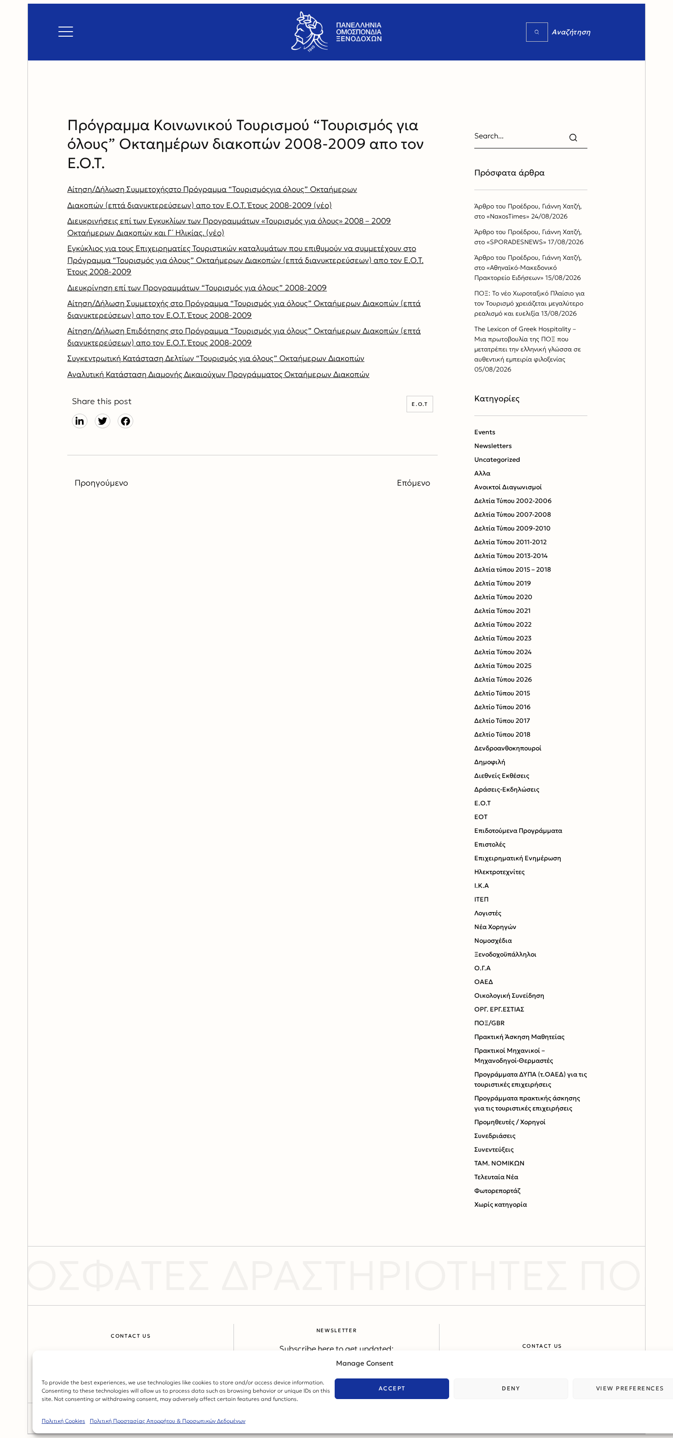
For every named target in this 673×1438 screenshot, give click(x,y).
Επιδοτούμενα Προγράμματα (518, 830)
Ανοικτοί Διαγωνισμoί (508, 487)
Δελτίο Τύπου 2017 (502, 720)
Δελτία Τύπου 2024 (503, 652)
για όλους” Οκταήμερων (313, 189)
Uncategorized (497, 459)
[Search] (537, 32)
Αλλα (482, 473)
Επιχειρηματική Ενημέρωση (517, 858)
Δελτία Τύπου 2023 (503, 638)
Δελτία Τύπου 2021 (502, 611)
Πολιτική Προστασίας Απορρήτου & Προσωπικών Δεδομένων (167, 1420)
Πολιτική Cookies (63, 1420)
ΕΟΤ (481, 817)
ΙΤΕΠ (481, 899)
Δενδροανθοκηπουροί (508, 748)
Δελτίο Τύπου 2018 (502, 734)
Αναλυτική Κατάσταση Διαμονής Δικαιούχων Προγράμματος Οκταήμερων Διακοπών (218, 374)
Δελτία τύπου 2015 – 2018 (512, 569)
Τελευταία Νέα (496, 1177)
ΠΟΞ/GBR (489, 1023)
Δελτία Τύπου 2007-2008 (512, 514)
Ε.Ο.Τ (420, 404)
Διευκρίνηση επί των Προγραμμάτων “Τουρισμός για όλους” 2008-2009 (197, 288)
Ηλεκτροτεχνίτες (499, 872)
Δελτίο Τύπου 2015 (502, 693)
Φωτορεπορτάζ (497, 1190)
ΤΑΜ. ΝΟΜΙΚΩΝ (499, 1163)
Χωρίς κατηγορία (500, 1204)
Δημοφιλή (489, 762)
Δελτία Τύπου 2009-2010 (512, 528)
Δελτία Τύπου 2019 (502, 583)
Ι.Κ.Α (481, 885)
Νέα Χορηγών (495, 927)
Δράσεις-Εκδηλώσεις (506, 789)
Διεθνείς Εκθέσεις (501, 775)
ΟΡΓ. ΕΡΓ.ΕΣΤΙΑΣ (499, 1009)
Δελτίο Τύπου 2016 (502, 707)
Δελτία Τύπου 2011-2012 (510, 542)
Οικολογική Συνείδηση (509, 995)
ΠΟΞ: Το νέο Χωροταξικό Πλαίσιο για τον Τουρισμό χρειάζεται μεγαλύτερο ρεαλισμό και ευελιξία (529, 303)
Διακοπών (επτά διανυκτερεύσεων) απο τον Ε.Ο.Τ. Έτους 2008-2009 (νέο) (199, 205)
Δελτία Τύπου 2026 (503, 679)
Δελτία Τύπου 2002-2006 (513, 501)
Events (484, 432)
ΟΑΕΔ (483, 982)
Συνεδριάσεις (495, 1136)
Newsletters (493, 446)
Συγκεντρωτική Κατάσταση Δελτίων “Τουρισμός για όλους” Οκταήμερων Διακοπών (215, 358)
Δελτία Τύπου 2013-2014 (511, 556)
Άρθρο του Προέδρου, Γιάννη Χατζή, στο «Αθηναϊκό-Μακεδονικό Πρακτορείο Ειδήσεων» (528, 267)
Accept (392, 1388)
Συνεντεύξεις (494, 1149)
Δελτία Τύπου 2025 (503, 666)
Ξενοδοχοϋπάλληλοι (505, 954)
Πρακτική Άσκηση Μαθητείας (519, 1037)
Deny (511, 1388)
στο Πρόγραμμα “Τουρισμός (219, 189)
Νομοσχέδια (493, 940)
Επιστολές (489, 844)
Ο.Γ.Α (482, 968)
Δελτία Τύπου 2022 (503, 624)
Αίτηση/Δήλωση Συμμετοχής (117, 189)
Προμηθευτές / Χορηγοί (510, 1122)
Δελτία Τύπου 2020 (503, 597)
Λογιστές (487, 913)
